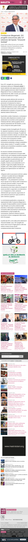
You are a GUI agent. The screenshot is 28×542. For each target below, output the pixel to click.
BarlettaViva (9, 2)
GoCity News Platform (17, 519)
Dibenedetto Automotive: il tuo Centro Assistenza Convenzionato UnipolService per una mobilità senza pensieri (17, 433)
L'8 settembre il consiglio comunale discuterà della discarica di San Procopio (15, 374)
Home (2, 11)
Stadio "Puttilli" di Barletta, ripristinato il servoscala (15, 387)
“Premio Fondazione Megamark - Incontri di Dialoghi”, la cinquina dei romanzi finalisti (7, 307)
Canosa (3, 534)
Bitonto (22, 531)
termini (12, 360)
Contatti (2, 519)
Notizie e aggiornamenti (9, 11)
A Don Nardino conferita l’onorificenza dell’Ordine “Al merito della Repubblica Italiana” (17, 410)
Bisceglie (17, 531)
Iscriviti (20, 356)
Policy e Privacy (8, 519)
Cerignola (8, 534)
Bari (13, 531)
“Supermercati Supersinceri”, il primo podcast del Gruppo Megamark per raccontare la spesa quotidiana (21, 307)
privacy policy (19, 360)
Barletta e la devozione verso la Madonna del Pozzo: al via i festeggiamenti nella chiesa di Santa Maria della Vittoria (16, 404)
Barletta (3, 531)
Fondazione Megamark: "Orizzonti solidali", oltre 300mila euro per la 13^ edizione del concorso (7, 326)
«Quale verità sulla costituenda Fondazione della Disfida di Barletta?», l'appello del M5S (16, 425)
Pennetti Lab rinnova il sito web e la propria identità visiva (17, 366)
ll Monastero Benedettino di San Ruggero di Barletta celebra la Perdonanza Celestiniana (16, 396)
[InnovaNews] (3, 518)
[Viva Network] (5, 529)
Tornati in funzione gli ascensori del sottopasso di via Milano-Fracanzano (17, 381)
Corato (14, 534)
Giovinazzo (19, 534)
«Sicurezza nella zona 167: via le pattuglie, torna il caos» (17, 416)
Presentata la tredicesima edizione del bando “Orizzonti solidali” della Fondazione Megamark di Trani (7, 345)
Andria (8, 531)
